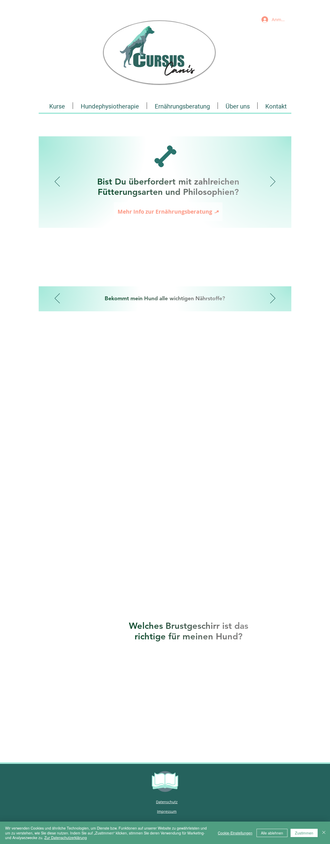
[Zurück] (57, 182)
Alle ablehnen (272, 832)
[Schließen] (324, 833)
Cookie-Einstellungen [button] (235, 832)
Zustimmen (304, 832)
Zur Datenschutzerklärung (65, 837)
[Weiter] (272, 182)
